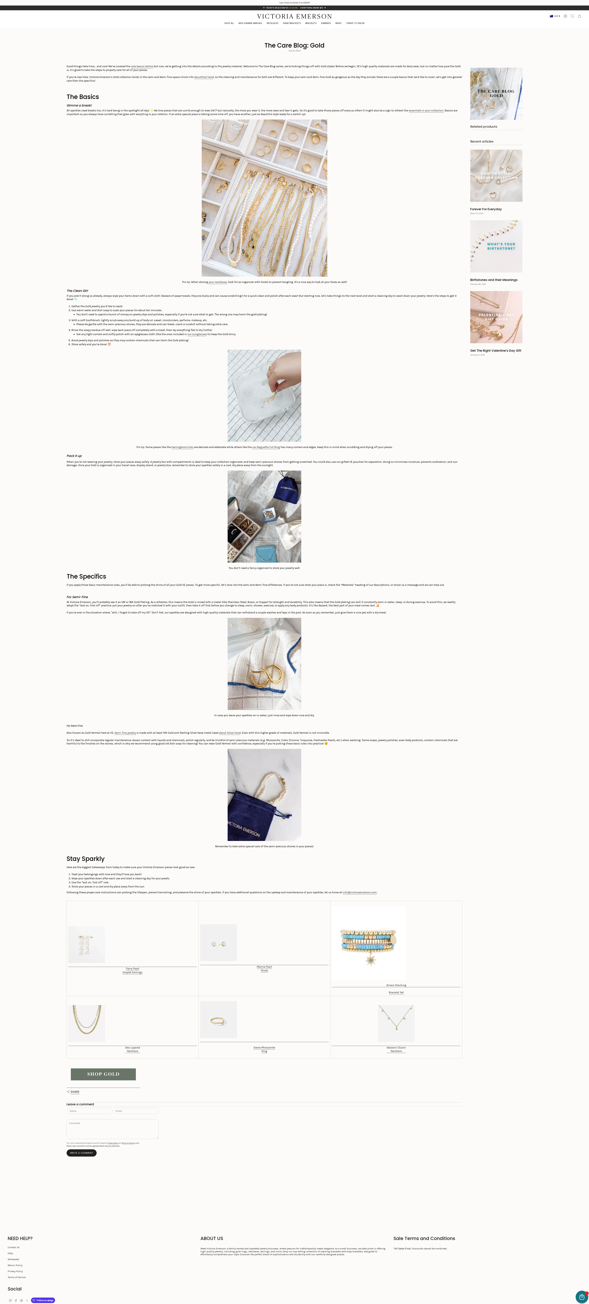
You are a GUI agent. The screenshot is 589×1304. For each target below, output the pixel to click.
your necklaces (218, 282)
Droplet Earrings (132, 972)
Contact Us (14, 1247)
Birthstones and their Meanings (494, 280)
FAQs (10, 1253)
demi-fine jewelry (125, 732)
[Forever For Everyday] (496, 176)
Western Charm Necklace (396, 1049)
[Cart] (579, 16)
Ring (264, 1051)
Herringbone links (182, 447)
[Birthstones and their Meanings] (496, 246)
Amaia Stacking (396, 985)
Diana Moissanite (264, 1047)
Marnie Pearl (264, 966)
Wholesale (13, 1259)
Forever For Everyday (486, 209)
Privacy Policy (113, 1143)
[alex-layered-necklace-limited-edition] (132, 1025)
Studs (264, 970)
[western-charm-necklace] (396, 1025)
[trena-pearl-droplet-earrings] (132, 946)
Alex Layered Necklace (132, 1049)
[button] (355, 23)
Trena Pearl (132, 968)
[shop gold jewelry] (103, 1074)
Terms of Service (128, 1143)
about (198, 77)
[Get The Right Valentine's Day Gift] (496, 317)
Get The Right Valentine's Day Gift (495, 350)
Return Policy (15, 1265)
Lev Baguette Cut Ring (266, 447)
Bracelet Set (396, 992)
